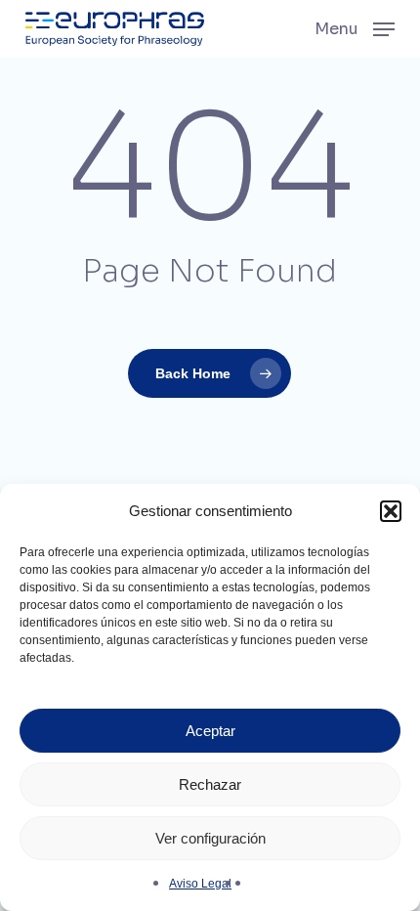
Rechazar (210, 784)
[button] (390, 511)
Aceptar (210, 730)
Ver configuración (210, 838)
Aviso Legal (200, 883)
